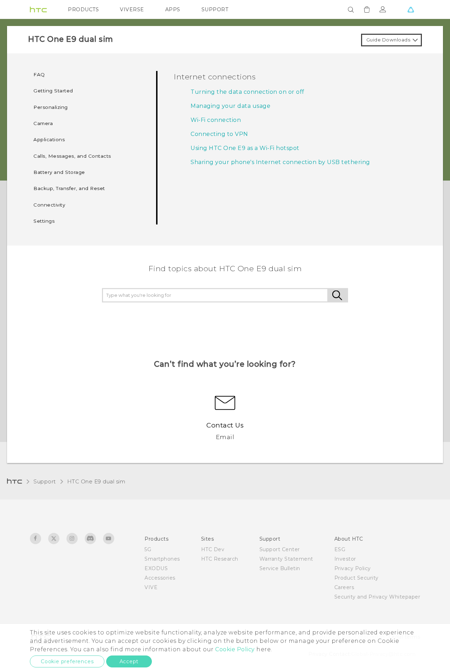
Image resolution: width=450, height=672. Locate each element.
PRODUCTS (83, 9)
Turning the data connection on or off (247, 92)
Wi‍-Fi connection (216, 120)
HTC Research (219, 559)
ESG (340, 549)
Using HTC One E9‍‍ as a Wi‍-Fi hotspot (245, 148)
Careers (344, 587)
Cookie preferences (67, 661)
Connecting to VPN (219, 134)
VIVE (151, 587)
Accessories (159, 578)
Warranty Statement (286, 559)
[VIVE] (411, 9)
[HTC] (38, 9)
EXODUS (156, 568)
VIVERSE (132, 9)
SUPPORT (215, 9)
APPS (172, 9)
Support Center (279, 549)
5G (147, 549)
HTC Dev (213, 549)
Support (44, 481)
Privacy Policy (352, 568)
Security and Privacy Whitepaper (377, 597)
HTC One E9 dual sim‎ (96, 481)
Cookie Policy (235, 649)
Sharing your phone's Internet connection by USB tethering (280, 162)
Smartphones (162, 559)
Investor (345, 559)
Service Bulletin (279, 568)
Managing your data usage (230, 106)
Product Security (356, 578)
